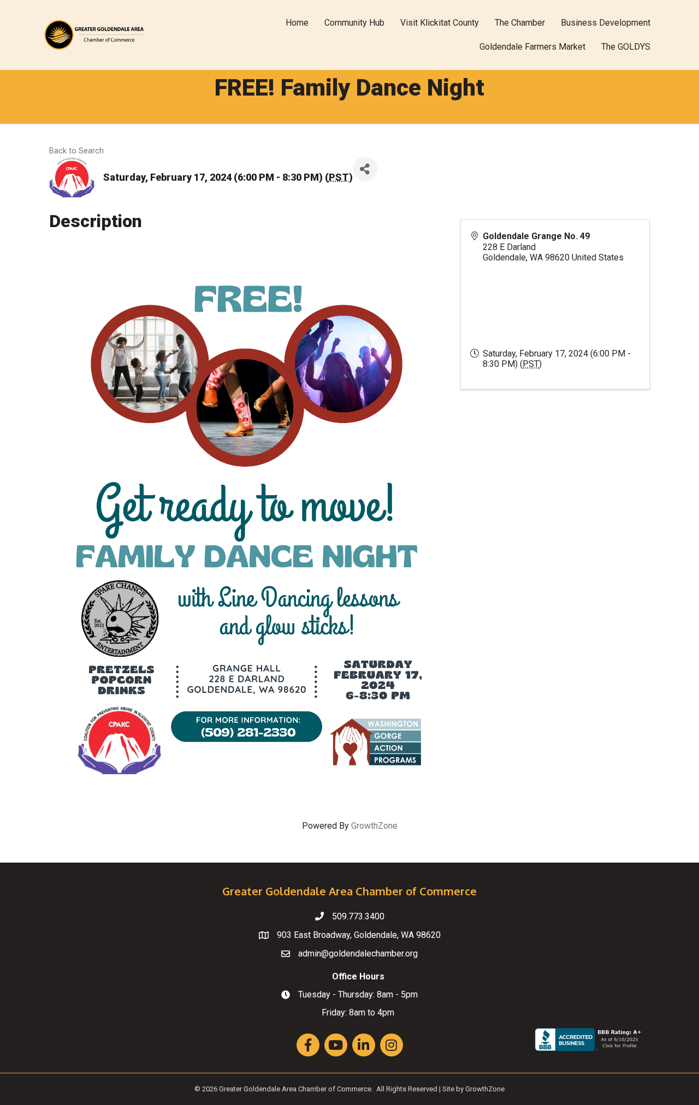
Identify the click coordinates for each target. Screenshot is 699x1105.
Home (297, 22)
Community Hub (354, 22)
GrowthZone (374, 826)
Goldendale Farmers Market (532, 46)
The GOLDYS (625, 46)
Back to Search (76, 151)
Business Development (605, 22)
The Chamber (520, 22)
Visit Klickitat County (439, 22)
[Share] (365, 169)
